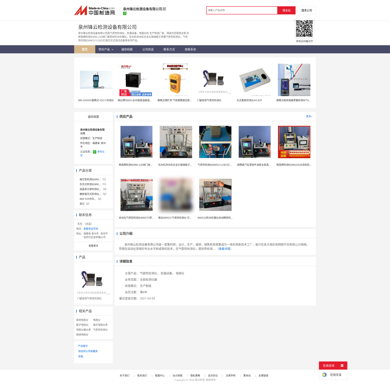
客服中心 (160, 375)
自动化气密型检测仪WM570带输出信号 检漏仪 (144, 217)
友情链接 (263, 375)
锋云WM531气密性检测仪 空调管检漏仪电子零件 (184, 217)
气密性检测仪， (150, 273)
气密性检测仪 (100, 329)
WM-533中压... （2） (91, 199)
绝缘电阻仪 (82, 334)
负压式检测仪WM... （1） (93, 184)
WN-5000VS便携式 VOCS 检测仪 (96, 100)
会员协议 (213, 375)
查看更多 (93, 245)
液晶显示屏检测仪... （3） (94, 189)
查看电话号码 (90, 228)
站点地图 (177, 375)
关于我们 (124, 375)
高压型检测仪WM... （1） (93, 179)
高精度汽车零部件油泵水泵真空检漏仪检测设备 (262, 165)
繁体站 (247, 375)
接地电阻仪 (82, 320)
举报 (80, 356)
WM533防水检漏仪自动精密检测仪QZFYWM (222, 217)
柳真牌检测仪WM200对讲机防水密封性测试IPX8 (302, 165)
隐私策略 (195, 375)
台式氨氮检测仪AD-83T (249, 100)
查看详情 (224, 249)
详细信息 (125, 261)
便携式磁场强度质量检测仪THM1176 (296, 100)
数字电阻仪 (82, 325)
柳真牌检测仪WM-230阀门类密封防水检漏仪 (143, 165)
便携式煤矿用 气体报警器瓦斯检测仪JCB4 (179, 100)
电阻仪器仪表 (83, 329)
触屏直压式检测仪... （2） (94, 194)
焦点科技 (200, 380)
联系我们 (142, 375)
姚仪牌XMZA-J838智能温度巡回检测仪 (138, 100)
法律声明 (230, 375)
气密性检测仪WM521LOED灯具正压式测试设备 (223, 165)
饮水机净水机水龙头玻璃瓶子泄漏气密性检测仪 (183, 165)
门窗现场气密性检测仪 (209, 100)
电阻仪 (96, 320)
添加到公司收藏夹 (88, 351)
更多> (309, 116)
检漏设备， (168, 273)
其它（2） (85, 203)
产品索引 (83, 346)
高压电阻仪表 (100, 325)
